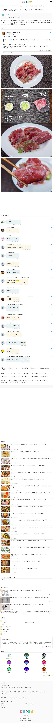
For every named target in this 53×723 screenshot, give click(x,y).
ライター (27, 705)
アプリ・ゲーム (13, 609)
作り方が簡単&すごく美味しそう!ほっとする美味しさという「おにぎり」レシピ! (28, 540)
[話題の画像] (26, 2)
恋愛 (11, 594)
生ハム (8, 579)
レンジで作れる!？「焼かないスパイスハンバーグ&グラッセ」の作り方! (26, 561)
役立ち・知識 (13, 538)
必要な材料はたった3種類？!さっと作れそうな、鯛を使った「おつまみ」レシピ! (28, 499)
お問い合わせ (3, 707)
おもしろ (5, 631)
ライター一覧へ (47, 675)
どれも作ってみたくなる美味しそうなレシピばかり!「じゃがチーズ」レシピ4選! (28, 444)
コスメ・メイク (5, 622)
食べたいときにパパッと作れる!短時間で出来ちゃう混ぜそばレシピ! (25, 451)
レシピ (4, 579)
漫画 (2, 691)
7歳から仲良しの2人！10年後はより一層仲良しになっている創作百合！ (26, 590)
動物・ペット (4, 693)
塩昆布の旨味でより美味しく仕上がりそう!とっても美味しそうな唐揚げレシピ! (28, 465)
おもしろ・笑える (5, 687)
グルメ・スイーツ (14, 449)
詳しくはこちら (46, 646)
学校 (22, 687)
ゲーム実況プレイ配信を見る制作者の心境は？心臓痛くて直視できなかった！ (27, 604)
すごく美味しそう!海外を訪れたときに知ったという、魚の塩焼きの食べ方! (27, 506)
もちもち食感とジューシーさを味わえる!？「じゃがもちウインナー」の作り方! (28, 533)
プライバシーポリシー (30, 703)
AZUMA (7, 14)
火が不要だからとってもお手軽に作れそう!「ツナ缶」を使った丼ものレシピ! (27, 513)
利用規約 (2, 703)
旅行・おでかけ (13, 691)
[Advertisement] (26, 203)
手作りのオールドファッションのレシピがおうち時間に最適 (24, 568)
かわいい (5, 620)
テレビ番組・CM (7, 627)
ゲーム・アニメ (31, 691)
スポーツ (12, 687)
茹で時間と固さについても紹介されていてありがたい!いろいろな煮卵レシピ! (27, 479)
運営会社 (2, 705)
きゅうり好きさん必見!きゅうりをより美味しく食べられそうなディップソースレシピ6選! (30, 547)
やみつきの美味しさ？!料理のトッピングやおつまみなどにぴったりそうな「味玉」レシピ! (30, 492)
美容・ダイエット (29, 622)
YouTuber (6, 691)
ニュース (12, 602)
